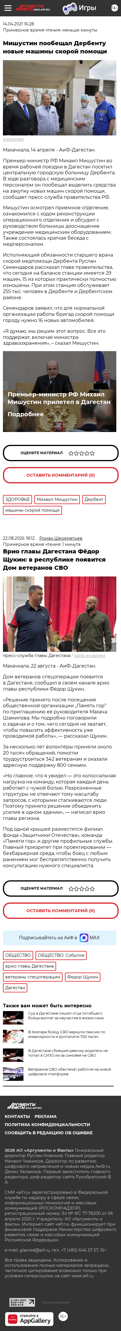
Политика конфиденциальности (47, 1124)
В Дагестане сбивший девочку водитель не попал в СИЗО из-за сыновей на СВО (68, 1053)
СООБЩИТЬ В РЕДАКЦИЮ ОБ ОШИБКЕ (49, 1132)
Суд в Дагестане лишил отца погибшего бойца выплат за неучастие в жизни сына (66, 1015)
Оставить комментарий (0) (60, 475)
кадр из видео (89, 655)
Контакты (17, 1116)
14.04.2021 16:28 (18, 24)
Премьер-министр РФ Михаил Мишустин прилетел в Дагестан (59, 398)
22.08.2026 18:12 (19, 538)
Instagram (13, 139)
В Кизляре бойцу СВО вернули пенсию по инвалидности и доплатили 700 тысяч (66, 1034)
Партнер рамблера (55, 1302)
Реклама (46, 1116)
